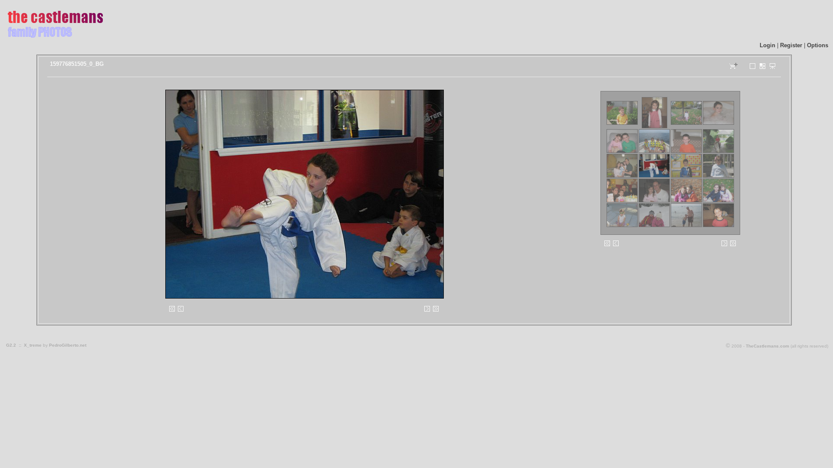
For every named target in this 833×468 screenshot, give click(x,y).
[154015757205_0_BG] (686, 151)
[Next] (396, 194)
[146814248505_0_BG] (686, 123)
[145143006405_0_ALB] (654, 126)
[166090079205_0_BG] (686, 200)
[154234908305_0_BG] (718, 151)
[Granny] (762, 67)
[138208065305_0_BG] (622, 123)
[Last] (436, 311)
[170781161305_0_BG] (654, 225)
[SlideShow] (772, 67)
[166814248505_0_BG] (718, 200)
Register (791, 45)
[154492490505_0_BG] (622, 176)
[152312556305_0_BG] (622, 151)
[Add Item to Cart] (733, 68)
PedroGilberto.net (67, 345)
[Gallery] (752, 67)
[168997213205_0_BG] (622, 225)
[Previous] (211, 194)
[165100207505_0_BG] (654, 200)
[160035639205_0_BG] (686, 176)
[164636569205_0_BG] (622, 200)
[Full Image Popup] (304, 194)
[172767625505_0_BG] (686, 225)
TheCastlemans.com (767, 346)
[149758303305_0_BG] (718, 123)
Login (767, 45)
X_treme (33, 345)
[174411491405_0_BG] (718, 225)
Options (817, 45)
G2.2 (11, 345)
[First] (172, 311)
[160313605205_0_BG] (718, 176)
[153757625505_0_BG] (654, 151)
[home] (55, 38)
